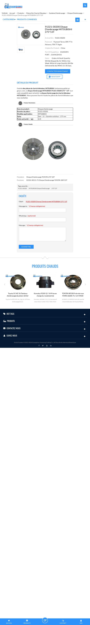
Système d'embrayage (57, 13)
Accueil (12, 13)
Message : (31, 225)
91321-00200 (22, 188)
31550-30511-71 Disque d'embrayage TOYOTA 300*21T (46, 180)
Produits (20, 13)
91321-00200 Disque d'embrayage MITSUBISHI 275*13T (46, 201)
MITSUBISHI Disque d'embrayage (39, 188)
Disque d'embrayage (74, 13)
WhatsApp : (27, 216)
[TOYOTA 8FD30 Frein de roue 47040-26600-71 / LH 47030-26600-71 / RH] (64, 282)
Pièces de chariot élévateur (36, 13)
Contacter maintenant (57, 71)
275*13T (54, 188)
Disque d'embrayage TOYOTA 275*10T (40, 177)
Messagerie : (32, 206)
